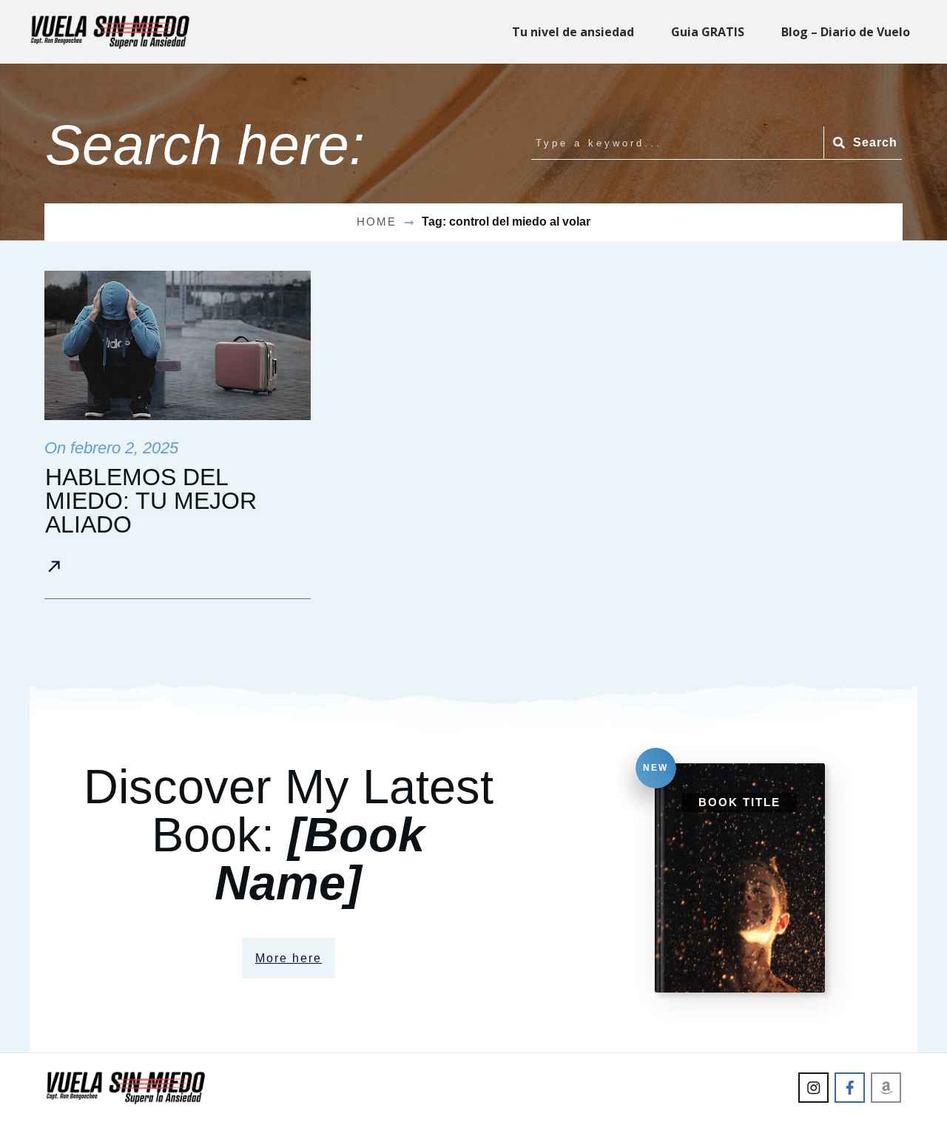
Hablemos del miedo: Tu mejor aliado (151, 501)
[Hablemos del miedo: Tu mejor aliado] (177, 346)
